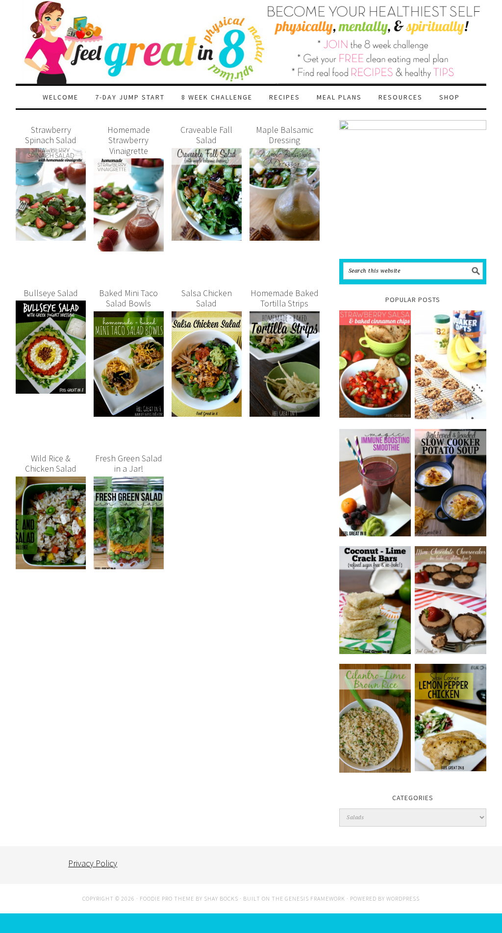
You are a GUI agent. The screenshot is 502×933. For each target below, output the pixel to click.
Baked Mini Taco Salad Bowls (128, 298)
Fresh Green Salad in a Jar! (128, 464)
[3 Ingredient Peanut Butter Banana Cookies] (450, 364)
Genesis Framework (315, 898)
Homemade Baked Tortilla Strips (285, 298)
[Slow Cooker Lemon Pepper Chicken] (450, 717)
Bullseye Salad (51, 293)
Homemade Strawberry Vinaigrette (128, 140)
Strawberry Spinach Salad (50, 135)
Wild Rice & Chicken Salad (50, 464)
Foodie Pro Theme (167, 898)
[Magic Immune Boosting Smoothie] (375, 482)
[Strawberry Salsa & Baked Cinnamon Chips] (375, 364)
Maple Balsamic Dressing (284, 135)
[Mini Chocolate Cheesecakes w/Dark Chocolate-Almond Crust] (450, 600)
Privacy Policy (92, 863)
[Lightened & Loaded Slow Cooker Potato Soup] (450, 482)
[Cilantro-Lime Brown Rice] (375, 718)
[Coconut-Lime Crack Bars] (375, 600)
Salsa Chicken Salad (206, 298)
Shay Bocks (221, 898)
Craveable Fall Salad (206, 135)
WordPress (403, 898)
